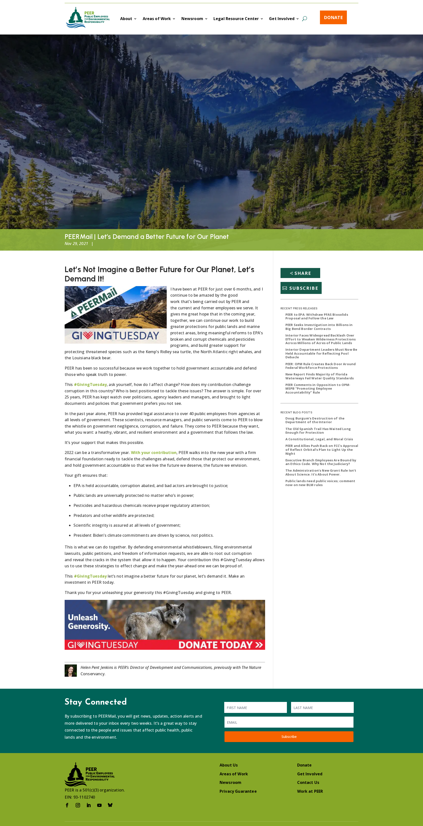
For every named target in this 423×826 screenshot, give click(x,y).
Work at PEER (310, 791)
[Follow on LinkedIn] (88, 805)
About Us (229, 765)
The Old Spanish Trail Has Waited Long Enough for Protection (318, 431)
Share (302, 273)
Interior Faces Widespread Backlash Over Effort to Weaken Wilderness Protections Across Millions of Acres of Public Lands (320, 339)
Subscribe (303, 288)
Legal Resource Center (236, 19)
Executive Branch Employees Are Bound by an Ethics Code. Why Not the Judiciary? (320, 462)
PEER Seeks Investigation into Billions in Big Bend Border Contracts (319, 327)
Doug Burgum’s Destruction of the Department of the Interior (314, 420)
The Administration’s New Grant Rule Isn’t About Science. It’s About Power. (320, 472)
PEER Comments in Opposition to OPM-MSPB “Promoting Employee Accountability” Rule (318, 389)
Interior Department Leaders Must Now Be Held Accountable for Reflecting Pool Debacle (321, 353)
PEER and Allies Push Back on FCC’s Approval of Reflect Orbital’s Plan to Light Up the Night (321, 449)
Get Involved (281, 19)
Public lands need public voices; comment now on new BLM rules (320, 483)
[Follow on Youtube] (99, 805)
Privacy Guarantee (238, 791)
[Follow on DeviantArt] (110, 805)
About (126, 19)
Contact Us (308, 782)
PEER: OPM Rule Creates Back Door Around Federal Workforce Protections (320, 366)
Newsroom (192, 19)
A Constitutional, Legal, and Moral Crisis (319, 439)
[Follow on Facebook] (67, 805)
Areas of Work (157, 19)
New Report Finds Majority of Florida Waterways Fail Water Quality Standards (319, 376)
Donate (333, 17)
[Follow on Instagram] (77, 805)
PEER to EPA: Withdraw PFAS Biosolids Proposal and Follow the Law (316, 316)
